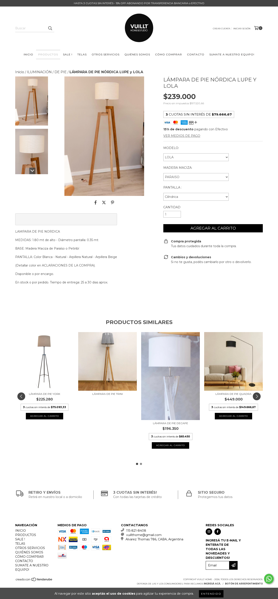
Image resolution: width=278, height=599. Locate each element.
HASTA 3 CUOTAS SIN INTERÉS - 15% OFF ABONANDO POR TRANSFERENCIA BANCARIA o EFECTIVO (139, 3)
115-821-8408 (136, 531)
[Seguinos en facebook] (217, 531)
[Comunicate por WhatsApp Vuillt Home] (269, 579)
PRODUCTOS (48, 54)
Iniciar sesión (241, 28)
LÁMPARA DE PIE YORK (44, 393)
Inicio (19, 72)
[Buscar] (50, 28)
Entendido (211, 593)
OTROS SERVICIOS (105, 54)
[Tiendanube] (34, 580)
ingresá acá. (212, 583)
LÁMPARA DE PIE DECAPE (170, 423)
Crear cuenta (221, 28)
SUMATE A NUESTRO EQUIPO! (231, 54)
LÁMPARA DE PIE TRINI (107, 393)
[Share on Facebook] (95, 202)
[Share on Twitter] (104, 202)
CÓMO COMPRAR (168, 54)
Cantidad (171, 207)
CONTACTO (195, 54)
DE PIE (61, 72)
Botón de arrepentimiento (244, 583)
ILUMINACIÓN (39, 72)
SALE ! (67, 54)
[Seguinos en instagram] (209, 531)
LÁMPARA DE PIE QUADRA (233, 393)
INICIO (28, 54)
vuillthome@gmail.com (144, 535)
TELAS (82, 54)
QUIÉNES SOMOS (137, 54)
